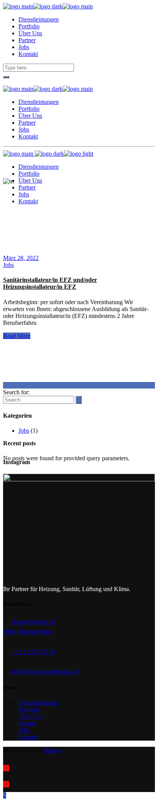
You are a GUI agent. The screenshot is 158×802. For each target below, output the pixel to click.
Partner (27, 723)
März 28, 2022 (21, 258)
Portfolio (29, 709)
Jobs (8, 265)
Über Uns (30, 716)
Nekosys (53, 750)
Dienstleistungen (38, 702)
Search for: (16, 392)
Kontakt (28, 737)
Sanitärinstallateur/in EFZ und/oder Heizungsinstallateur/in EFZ (50, 283)
